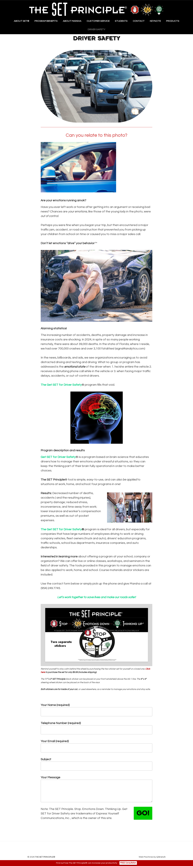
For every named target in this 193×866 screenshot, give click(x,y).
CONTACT (139, 21)
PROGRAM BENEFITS (46, 21)
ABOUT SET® (21, 21)
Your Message (50, 777)
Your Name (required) (55, 704)
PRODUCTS (172, 21)
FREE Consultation (128, 863)
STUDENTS (121, 21)
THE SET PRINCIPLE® (45, 857)
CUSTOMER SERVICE (98, 21)
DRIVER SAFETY (96, 29)
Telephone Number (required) (61, 723)
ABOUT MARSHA (72, 21)
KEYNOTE (155, 21)
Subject (46, 759)
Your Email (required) (55, 741)
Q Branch (161, 857)
